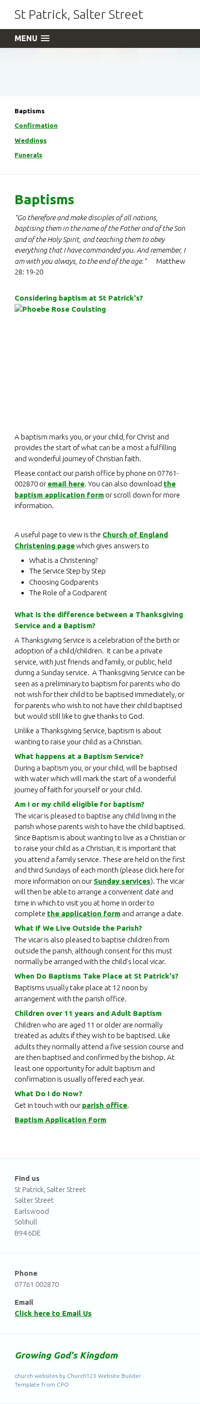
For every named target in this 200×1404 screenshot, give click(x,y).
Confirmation (36, 125)
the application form (83, 913)
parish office (104, 1105)
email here (66, 484)
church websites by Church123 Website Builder (78, 1376)
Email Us (77, 1313)
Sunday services (122, 881)
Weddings (31, 140)
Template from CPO (42, 1384)
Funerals (28, 155)
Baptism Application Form (60, 1120)
